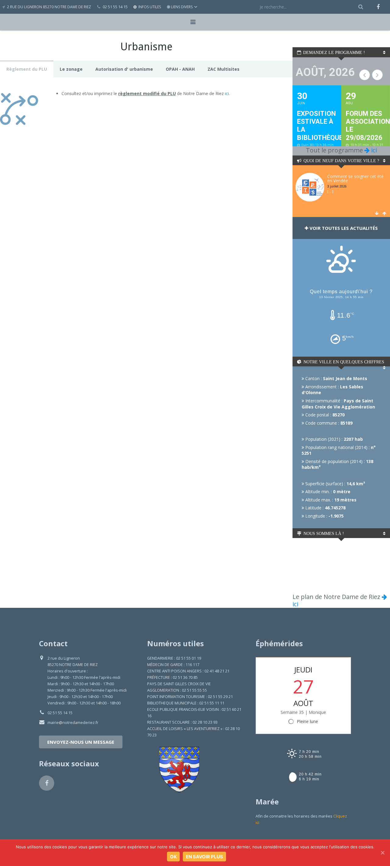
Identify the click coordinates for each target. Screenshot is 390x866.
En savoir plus (204, 857)
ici (227, 93)
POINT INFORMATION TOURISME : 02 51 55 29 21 (190, 696)
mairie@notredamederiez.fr (73, 722)
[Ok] (382, 853)
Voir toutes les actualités (343, 228)
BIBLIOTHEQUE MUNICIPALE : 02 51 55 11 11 (185, 703)
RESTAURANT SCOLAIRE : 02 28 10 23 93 (182, 722)
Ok (173, 857)
